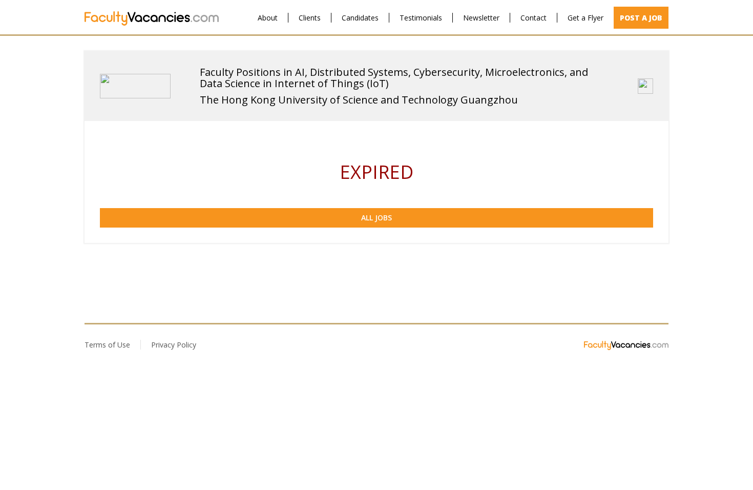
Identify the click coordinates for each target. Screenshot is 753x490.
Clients (310, 18)
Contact (533, 18)
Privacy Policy (173, 345)
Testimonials (421, 18)
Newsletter (481, 18)
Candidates (360, 18)
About (268, 18)
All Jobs (376, 217)
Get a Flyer (585, 18)
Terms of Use (107, 345)
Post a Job (641, 18)
